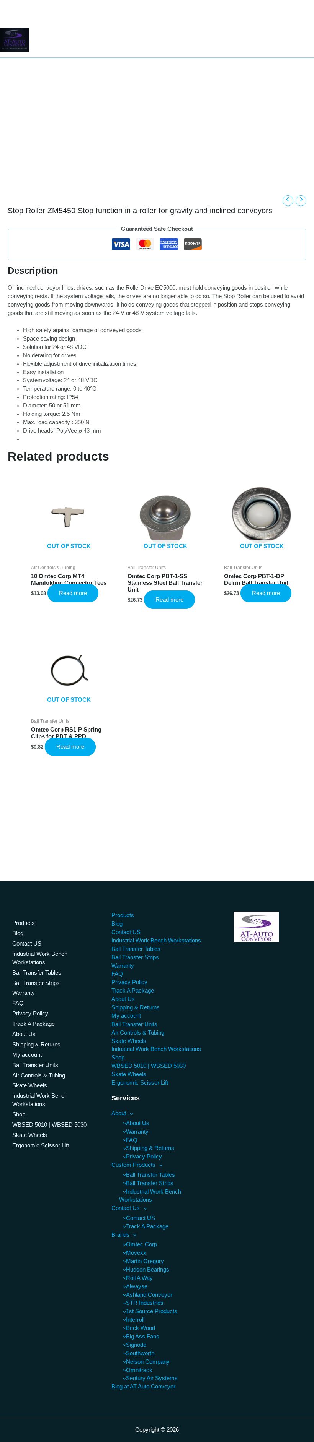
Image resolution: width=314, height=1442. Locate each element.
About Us (24, 1034)
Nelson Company (148, 1362)
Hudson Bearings (147, 1270)
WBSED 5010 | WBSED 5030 (49, 1125)
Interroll (135, 1320)
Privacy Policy (30, 1014)
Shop (18, 1114)
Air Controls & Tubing (38, 1075)
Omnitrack (139, 1370)
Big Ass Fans (142, 1336)
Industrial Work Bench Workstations (39, 958)
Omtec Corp (141, 1244)
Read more (73, 593)
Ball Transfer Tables (36, 973)
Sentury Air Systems (152, 1378)
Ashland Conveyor (149, 1295)
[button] (129, 1113)
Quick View (68, 553)
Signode (136, 1345)
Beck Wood (140, 1328)
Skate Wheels (29, 1085)
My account (27, 1055)
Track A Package (33, 1024)
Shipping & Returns (36, 1044)
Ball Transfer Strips (36, 983)
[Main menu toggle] (305, 39)
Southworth (140, 1353)
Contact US (26, 944)
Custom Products (133, 1165)
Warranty (23, 993)
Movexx (136, 1253)
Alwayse (136, 1286)
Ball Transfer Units (35, 1065)
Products (23, 923)
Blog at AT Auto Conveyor (143, 1387)
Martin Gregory (145, 1261)
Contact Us (125, 1208)
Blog (17, 933)
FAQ (18, 1003)
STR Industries (145, 1303)
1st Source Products (151, 1311)
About (118, 1113)
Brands (120, 1235)
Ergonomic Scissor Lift (40, 1145)
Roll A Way (139, 1278)
